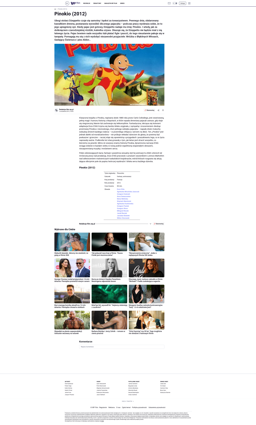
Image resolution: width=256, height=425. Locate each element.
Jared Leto (163, 383)
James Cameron (132, 383)
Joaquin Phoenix (69, 394)
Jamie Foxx (68, 392)
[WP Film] (77, 3)
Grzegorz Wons (122, 208)
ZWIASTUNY (97, 3)
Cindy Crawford (132, 394)
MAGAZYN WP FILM (110, 3)
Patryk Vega (68, 386)
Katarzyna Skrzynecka (103, 392)
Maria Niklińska (122, 199)
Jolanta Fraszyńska (102, 390)
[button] (174, 3)
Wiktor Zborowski (123, 218)
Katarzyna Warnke (165, 392)
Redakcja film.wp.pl (66, 109)
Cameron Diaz (164, 388)
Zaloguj (182, 3)
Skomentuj (150, 110)
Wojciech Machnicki (124, 201)
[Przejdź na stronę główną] (67, 5)
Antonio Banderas (133, 388)
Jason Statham (101, 394)
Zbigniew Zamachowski (103, 388)
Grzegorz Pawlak (123, 206)
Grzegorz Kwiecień (123, 194)
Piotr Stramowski (101, 386)
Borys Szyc (163, 390)
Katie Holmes (68, 388)
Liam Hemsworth (101, 383)
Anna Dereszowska (123, 196)
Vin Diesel (163, 386)
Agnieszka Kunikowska (125, 204)
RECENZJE (86, 3)
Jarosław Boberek (123, 216)
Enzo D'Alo (120, 189)
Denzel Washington (133, 392)
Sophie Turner (68, 390)
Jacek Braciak (122, 213)
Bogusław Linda (132, 386)
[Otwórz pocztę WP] (169, 3)
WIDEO (122, 3)
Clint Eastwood (69, 383)
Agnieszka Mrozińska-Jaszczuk (128, 192)
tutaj (102, 421)
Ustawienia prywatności (156, 407)
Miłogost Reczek (123, 211)
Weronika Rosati (132, 390)
